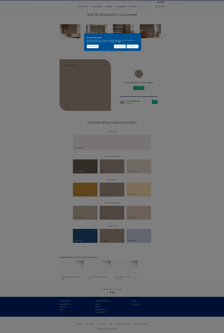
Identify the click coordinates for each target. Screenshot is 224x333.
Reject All (132, 46)
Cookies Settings (92, 46)
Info (119, 41)
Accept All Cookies (120, 46)
